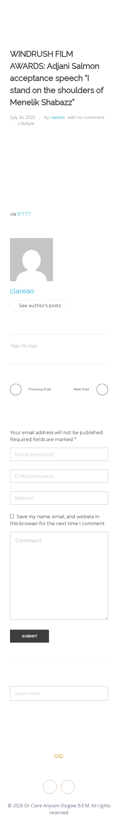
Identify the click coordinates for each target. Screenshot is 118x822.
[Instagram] (67, 787)
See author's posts (40, 305)
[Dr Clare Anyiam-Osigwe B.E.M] (59, 756)
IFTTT (24, 214)
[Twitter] (50, 787)
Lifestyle (26, 123)
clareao (57, 117)
